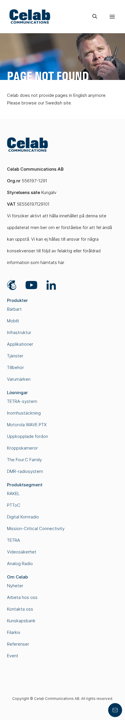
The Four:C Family (24, 459)
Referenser (18, 644)
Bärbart (14, 309)
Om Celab (17, 577)
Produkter (17, 300)
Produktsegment (24, 484)
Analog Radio (20, 563)
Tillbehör (15, 367)
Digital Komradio (23, 517)
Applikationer (20, 344)
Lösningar (17, 392)
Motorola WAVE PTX (27, 424)
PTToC (13, 505)
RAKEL (13, 493)
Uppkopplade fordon (27, 436)
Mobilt (13, 321)
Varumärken (19, 379)
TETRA (13, 540)
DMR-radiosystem (25, 471)
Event (12, 655)
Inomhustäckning (24, 413)
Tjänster (15, 356)
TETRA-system (22, 401)
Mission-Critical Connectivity (36, 528)
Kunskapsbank (21, 620)
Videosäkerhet (21, 552)
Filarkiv (13, 632)
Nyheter (15, 585)
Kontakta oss (20, 609)
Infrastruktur (19, 332)
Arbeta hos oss (22, 597)
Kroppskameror (22, 448)
